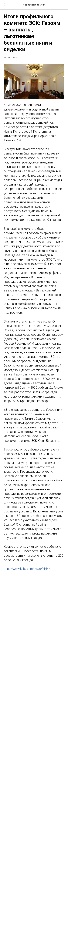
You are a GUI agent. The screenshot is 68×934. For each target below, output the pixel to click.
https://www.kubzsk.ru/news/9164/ (27, 569)
